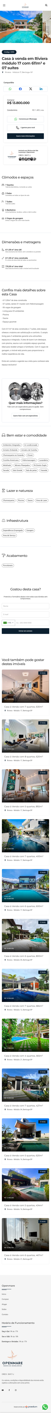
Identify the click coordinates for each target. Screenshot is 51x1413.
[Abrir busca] (46, 5)
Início (4, 1294)
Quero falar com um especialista (25, 416)
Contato (5, 1314)
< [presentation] (4, 29)
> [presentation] (47, 29)
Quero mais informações (25, 136)
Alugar (4, 1304)
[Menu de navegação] (5, 5)
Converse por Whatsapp (28, 119)
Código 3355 (9, 52)
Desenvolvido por (19, 1407)
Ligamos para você (27, 127)
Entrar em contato (25, 631)
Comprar (5, 1299)
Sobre (4, 1309)
